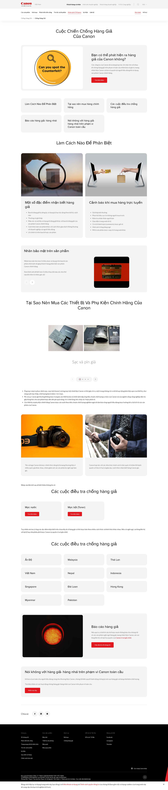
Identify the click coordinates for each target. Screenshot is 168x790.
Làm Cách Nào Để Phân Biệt (40, 104)
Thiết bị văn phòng (48, 741)
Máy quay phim (46, 748)
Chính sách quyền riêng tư (89, 784)
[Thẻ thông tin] (53, 68)
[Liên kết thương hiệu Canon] (26, 4)
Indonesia (116, 573)
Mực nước (31, 507)
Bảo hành (138, 12)
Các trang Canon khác (140, 768)
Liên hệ (92, 12)
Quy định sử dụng (26, 755)
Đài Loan (73, 586)
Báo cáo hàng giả (104, 626)
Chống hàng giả (68, 741)
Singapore (30, 586)
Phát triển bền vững (45, 12)
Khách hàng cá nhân (74, 4)
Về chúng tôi (25, 737)
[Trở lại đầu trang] (145, 777)
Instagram (110, 741)
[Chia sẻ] (35, 714)
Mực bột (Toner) (76, 507)
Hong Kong (117, 586)
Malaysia (72, 559)
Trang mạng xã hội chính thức (29, 744)
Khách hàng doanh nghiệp (108, 4)
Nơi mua (34, 12)
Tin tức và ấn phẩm (60, 12)
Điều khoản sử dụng (70, 784)
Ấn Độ (28, 559)
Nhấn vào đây (32, 690)
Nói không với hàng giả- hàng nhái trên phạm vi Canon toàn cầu (81, 124)
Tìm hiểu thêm (99, 80)
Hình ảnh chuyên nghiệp (90, 4)
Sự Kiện (85, 12)
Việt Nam (30, 573)
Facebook (109, 737)
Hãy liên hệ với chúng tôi (102, 645)
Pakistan (72, 600)
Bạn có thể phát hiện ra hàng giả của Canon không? (113, 57)
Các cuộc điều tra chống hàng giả (124, 105)
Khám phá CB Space (74, 12)
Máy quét (45, 744)
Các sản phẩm (25, 12)
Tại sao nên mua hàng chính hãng (83, 105)
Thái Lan (115, 559)
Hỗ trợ (145, 12)
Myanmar (30, 600)
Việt (143, 4)
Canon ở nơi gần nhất (123, 638)
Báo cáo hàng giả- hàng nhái (41, 120)
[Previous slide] (26, 282)
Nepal (71, 573)
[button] (80, 379)
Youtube (109, 744)
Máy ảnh (44, 737)
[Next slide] (32, 282)
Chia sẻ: (25, 713)
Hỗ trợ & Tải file (89, 737)
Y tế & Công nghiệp (124, 4)
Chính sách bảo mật (27, 758)
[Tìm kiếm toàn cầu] (138, 4)
